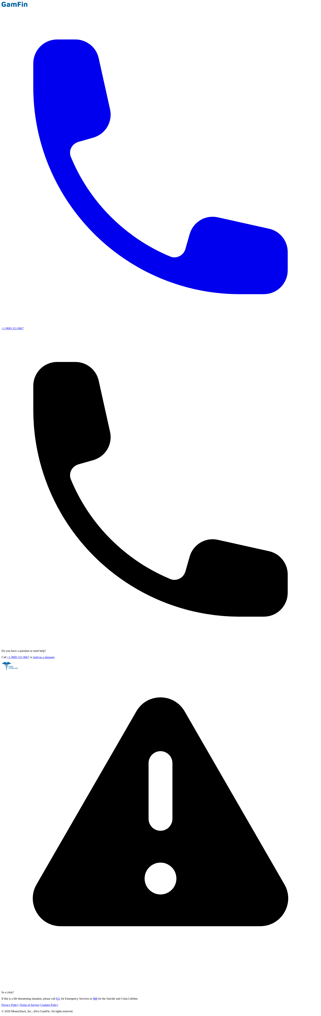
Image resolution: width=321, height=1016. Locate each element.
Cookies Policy (49, 1005)
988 (95, 998)
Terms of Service (29, 1005)
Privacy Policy (10, 1005)
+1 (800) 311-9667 (18, 657)
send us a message (43, 657)
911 (58, 998)
